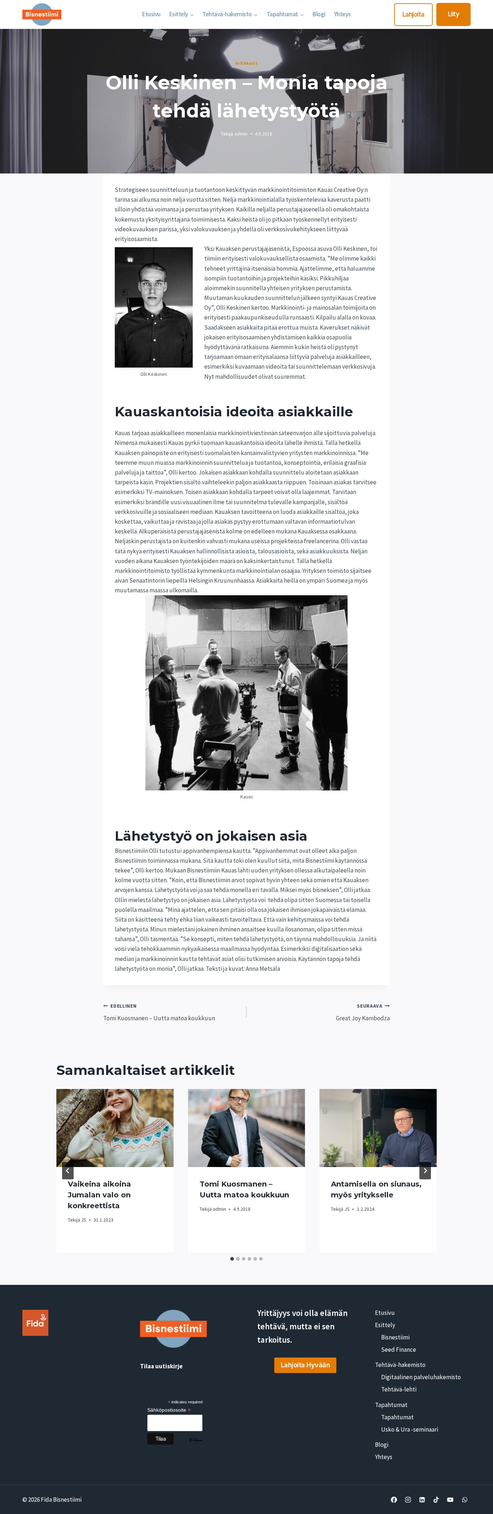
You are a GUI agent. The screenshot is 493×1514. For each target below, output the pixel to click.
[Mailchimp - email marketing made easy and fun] (195, 1445)
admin (241, 134)
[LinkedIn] (422, 1499)
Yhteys (342, 14)
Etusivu (151, 14)
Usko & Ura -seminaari (409, 1429)
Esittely (385, 1325)
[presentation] (115, 1128)
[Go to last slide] (68, 1170)
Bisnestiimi (395, 1337)
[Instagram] (408, 1499)
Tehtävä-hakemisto (400, 1365)
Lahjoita (413, 14)
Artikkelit (246, 63)
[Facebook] (394, 1499)
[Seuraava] (425, 1170)
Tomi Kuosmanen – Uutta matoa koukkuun (159, 1012)
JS (83, 1220)
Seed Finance (398, 1350)
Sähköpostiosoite (169, 1410)
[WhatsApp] (464, 1499)
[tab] (232, 1259)
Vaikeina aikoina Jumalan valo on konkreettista (99, 1195)
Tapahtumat (391, 1405)
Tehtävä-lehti (398, 1389)
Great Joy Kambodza (363, 1012)
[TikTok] (436, 1499)
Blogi (319, 14)
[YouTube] (450, 1499)
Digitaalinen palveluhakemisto (421, 1377)
